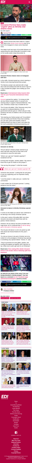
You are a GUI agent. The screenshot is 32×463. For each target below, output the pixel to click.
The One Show (16, 412)
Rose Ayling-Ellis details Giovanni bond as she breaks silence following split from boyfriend (16, 250)
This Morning (16, 406)
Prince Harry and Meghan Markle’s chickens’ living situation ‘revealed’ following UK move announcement (8, 359)
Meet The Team (16, 440)
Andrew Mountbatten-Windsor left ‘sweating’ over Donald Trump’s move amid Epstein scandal (23, 372)
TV (16, 403)
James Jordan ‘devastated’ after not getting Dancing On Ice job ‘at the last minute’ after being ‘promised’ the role (23, 342)
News (2, 23)
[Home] (3, 2)
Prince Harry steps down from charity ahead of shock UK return (23, 386)
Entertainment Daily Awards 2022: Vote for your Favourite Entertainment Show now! (15, 94)
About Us (16, 438)
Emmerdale (16, 420)
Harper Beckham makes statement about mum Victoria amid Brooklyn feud (22, 313)
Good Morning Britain (16, 405)
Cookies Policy (16, 447)
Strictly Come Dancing (17, 43)
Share (5, 34)
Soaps (16, 415)
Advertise (16, 444)
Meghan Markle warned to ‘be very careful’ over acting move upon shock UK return (23, 359)
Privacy (16, 451)
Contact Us (16, 445)
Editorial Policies (16, 442)
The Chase (16, 410)
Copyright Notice (16, 452)
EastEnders (16, 419)
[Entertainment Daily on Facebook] (16, 432)
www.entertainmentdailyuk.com (13, 456)
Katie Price (16, 426)
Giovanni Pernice (5, 298)
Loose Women (16, 408)
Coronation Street (16, 417)
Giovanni (3, 99)
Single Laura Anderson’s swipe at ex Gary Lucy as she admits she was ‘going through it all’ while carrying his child (8, 314)
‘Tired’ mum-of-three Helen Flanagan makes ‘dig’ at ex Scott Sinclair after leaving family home (7, 327)
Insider (16, 427)
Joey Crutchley (8, 32)
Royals (16, 422)
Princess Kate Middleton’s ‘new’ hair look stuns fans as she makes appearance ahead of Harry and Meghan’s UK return (8, 373)
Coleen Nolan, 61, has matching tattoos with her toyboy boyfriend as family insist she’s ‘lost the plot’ (7, 342)
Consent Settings (16, 449)
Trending (16, 424)
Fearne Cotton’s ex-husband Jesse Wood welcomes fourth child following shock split (8, 386)
